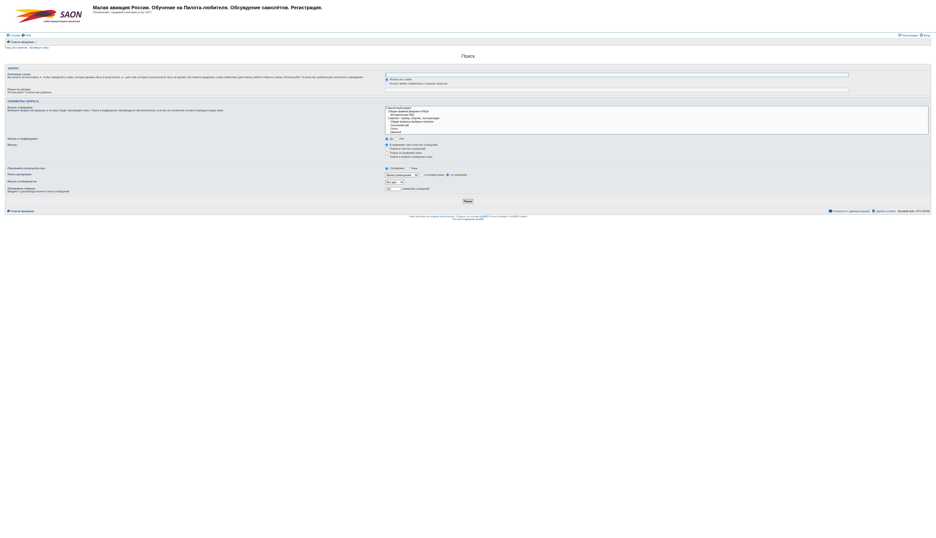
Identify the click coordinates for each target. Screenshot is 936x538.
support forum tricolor (442, 216)
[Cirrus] (657, 129)
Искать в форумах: (20, 107)
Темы (414, 168)
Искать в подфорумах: (23, 138)
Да (391, 138)
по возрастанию (434, 174)
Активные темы (39, 47)
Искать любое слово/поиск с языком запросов (418, 83)
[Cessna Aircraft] (657, 125)
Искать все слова (400, 79)
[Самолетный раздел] (657, 108)
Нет (401, 138)
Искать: (13, 144)
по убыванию (458, 174)
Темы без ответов (16, 47)
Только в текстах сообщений (407, 148)
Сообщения (396, 168)
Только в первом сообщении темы (410, 156)
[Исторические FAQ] (657, 115)
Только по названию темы (405, 152)
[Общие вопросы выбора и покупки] (657, 122)
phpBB (483, 216)
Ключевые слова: (19, 74)
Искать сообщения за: (22, 181)
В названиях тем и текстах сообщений (413, 144)
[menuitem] (26, 35)
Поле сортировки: (20, 174)
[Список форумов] (49, 16)
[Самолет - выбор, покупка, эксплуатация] (657, 118)
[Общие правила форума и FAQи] (657, 111)
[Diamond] (657, 132)
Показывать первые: (22, 188)
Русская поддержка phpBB (468, 219)
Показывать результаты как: (27, 168)
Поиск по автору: (19, 89)
